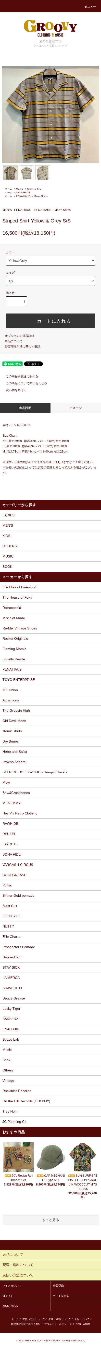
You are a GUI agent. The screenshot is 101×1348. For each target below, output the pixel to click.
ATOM (86, 1324)
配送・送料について (60, 1319)
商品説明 (25, 408)
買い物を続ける (16, 390)
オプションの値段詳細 (19, 335)
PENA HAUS (23, 192)
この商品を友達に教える (22, 376)
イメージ (75, 408)
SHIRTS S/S (34, 188)
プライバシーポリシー (56, 1324)
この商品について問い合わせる (26, 383)
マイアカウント (11, 1285)
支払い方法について (34, 1319)
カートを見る (61, 1295)
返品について (14, 341)
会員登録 (58, 1285)
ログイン (7, 1295)
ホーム (8, 188)
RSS (78, 1324)
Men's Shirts (41, 196)
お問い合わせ (10, 1305)
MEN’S (20, 188)
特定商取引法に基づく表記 (22, 346)
